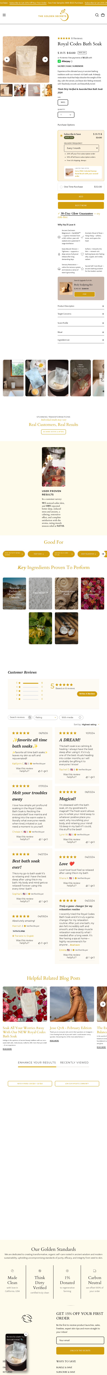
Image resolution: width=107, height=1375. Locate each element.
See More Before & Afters (53, 432)
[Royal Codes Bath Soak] (6, 90)
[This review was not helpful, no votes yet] (45, 771)
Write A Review (87, 693)
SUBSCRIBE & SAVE (65, 1372)
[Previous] (7, 59)
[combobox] (46, 717)
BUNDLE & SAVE (64, 1367)
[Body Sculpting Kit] (66, 288)
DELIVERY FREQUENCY (73, 143)
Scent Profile (63, 323)
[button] (97, 15)
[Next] (45, 59)
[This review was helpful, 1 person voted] (87, 777)
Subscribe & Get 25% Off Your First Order (66, 3)
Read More (7, 1049)
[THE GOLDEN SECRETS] (53, 15)
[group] (53, 554)
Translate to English (24, 936)
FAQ (5, 1367)
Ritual (60, 332)
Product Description (66, 306)
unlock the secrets (80, 1351)
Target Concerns (64, 314)
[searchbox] (17, 717)
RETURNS (7, 1372)
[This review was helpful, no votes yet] (39, 771)
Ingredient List (63, 340)
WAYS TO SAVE (66, 1361)
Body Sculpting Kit (83, 284)
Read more (75, 944)
